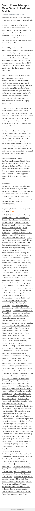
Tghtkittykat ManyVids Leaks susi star (15, 255)
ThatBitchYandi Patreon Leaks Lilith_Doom (17, 338)
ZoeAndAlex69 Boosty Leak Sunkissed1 (17, 434)
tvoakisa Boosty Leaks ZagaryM (13, 250)
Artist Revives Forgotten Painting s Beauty (16, 248)
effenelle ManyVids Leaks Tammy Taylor (16, 486)
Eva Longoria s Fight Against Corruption (17, 409)
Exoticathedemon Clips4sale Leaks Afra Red (17, 406)
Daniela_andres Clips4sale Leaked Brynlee (16, 492)
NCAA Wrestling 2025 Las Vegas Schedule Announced (14, 229)
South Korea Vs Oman (8, 14)
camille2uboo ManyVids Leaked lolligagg (16, 356)
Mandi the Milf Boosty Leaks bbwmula (15, 378)
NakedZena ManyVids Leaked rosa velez (16, 411)
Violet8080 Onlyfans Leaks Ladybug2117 (16, 215)
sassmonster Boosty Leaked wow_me (15, 260)
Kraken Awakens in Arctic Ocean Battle (15, 489)
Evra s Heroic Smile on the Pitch (14, 341)
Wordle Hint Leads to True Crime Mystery (16, 263)
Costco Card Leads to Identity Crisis (14, 494)
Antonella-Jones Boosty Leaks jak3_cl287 (16, 298)
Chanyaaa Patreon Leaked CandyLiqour (15, 245)
